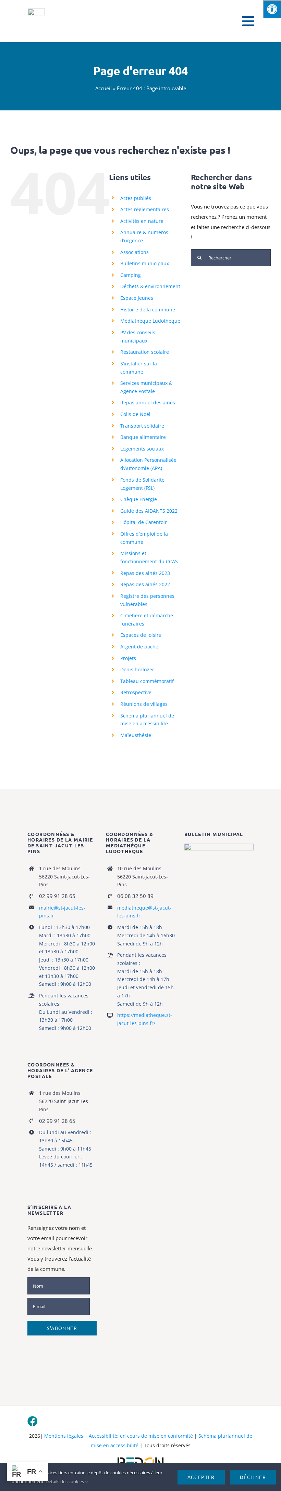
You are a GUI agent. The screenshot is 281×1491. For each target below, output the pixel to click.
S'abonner (62, 1328)
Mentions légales (63, 1436)
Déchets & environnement (150, 286)
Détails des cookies (65, 1481)
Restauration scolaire (144, 352)
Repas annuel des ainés (147, 402)
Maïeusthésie (135, 735)
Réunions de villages (144, 704)
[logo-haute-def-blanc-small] (140, 1457)
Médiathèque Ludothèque (150, 321)
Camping (130, 275)
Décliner (253, 1477)
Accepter (201, 1477)
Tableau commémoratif (147, 681)
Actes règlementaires (144, 209)
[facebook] (32, 1421)
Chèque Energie (138, 499)
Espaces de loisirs (140, 635)
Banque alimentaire (143, 437)
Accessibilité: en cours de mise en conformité (141, 1436)
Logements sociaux (142, 448)
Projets (128, 658)
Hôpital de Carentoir (143, 522)
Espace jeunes (136, 298)
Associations (134, 252)
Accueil (103, 88)
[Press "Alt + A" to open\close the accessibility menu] (272, 9)
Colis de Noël (135, 414)
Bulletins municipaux (144, 263)
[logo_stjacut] (36, 11)
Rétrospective (135, 692)
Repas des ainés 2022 (145, 584)
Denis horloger (137, 669)
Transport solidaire (142, 425)
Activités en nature (141, 221)
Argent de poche (139, 646)
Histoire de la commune (147, 309)
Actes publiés (135, 198)
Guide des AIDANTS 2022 (149, 511)
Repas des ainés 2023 (145, 573)
